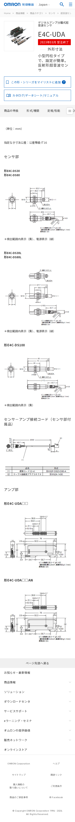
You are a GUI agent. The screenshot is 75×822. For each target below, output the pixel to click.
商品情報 (20, 13)
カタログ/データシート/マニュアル (35, 95)
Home (7, 13)
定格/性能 (53, 111)
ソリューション (14, 692)
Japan (43, 4)
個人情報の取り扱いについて (19, 786)
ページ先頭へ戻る (37, 663)
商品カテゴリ (36, 13)
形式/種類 (33, 111)
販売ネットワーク (15, 740)
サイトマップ (19, 774)
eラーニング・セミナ (18, 721)
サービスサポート (15, 711)
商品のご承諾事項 (19, 797)
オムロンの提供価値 (17, 730)
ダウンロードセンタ (17, 701)
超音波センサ (67, 13)
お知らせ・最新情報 (17, 673)
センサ (52, 13)
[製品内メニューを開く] (70, 111)
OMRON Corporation (18, 763)
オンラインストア (15, 750)
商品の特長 (11, 111)
